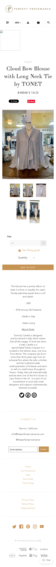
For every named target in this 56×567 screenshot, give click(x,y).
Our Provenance (28, 471)
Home (28, 467)
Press (28, 475)
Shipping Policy (28, 508)
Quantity (22, 258)
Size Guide (28, 479)
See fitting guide (28, 250)
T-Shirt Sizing (28, 483)
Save (32, 101)
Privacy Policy (28, 500)
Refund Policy (28, 504)
